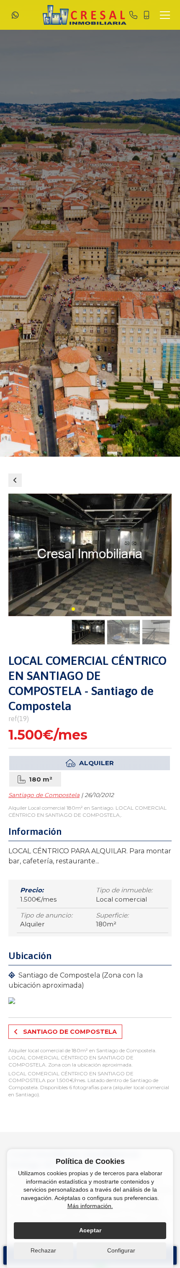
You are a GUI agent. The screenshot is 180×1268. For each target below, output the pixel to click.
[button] (73, 609)
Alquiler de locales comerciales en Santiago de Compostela (15, 480)
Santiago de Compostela (44, 795)
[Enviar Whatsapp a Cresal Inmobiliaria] (15, 15)
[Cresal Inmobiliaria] (84, 15)
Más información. (90, 1206)
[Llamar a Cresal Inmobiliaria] (133, 15)
